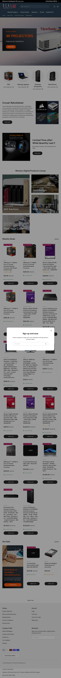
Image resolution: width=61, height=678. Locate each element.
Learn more (21, 1)
